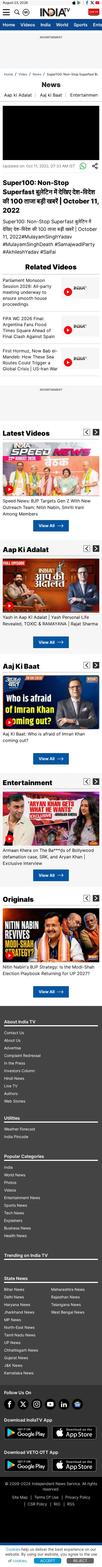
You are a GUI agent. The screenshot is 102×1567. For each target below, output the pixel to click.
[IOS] (74, 3)
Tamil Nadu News (19, 1335)
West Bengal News (67, 1312)
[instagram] (36, 1404)
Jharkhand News (19, 1312)
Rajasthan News (65, 1297)
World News (14, 1175)
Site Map (19, 1497)
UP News (12, 1342)
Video (22, 74)
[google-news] (77, 1404)
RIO (57, 1504)
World (62, 24)
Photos (10, 1182)
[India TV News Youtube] (97, 3)
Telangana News (66, 1304)
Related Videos (51, 267)
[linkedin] (63, 1404)
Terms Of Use (46, 1497)
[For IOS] (74, 1465)
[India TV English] (55, 12)
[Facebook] (9, 1404)
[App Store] (74, 1432)
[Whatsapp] (83, 166)
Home (9, 24)
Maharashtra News (68, 1289)
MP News (12, 1319)
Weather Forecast (19, 1129)
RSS (71, 1504)
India (46, 24)
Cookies (13, 1549)
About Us (12, 1040)
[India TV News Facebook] (87, 3)
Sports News (15, 1205)
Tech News (14, 1213)
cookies (19, 1560)
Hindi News (14, 1078)
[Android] (79, 3)
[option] (51, 479)
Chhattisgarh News (21, 1350)
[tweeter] (23, 1404)
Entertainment (84, 95)
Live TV (10, 1086)
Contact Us (14, 1032)
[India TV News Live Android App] (26, 1432)
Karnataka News (18, 1373)
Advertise (12, 1048)
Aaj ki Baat (51, 95)
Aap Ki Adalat (26, 550)
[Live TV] (93, 12)
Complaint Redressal (22, 1055)
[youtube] (50, 1404)
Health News (15, 1235)
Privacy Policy (77, 1497)
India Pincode (16, 1136)
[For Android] (26, 1465)
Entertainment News (22, 1197)
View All (47, 525)
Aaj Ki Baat (21, 666)
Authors (11, 1093)
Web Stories (14, 1101)
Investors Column (19, 1070)
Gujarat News (16, 1357)
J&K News (13, 1365)
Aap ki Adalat (18, 95)
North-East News (19, 1327)
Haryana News (17, 1304)
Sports (81, 24)
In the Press (14, 1063)
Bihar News (14, 1289)
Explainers (13, 1220)
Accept (47, 1560)
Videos (27, 24)
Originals (18, 899)
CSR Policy (37, 1504)
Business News (17, 1228)
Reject (80, 1560)
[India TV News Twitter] (92, 3)
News (37, 74)
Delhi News (14, 1297)
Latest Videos (26, 433)
